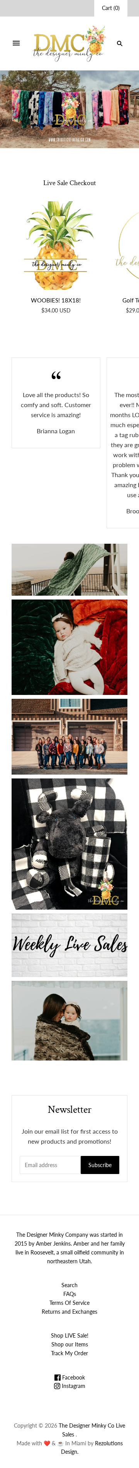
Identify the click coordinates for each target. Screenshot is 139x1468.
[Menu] (16, 43)
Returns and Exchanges (69, 1311)
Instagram (72, 1386)
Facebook (73, 1377)
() (111, 8)
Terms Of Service (69, 1302)
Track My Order (69, 1353)
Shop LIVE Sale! (69, 1335)
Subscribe (100, 1165)
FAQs (69, 1294)
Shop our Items (69, 1344)
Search (69, 1285)
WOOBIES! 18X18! (56, 300)
